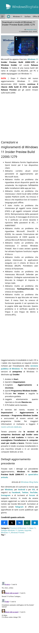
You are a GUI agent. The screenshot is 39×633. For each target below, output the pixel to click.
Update (21, 530)
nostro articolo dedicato (11, 427)
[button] (2, 16)
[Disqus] (19, 606)
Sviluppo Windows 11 (9, 530)
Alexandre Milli (31, 29)
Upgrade (27, 530)
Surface (27, 16)
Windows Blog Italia (29, 482)
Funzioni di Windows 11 (19, 528)
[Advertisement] (19, 115)
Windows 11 (17, 16)
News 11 (32, 528)
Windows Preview (17, 532)
